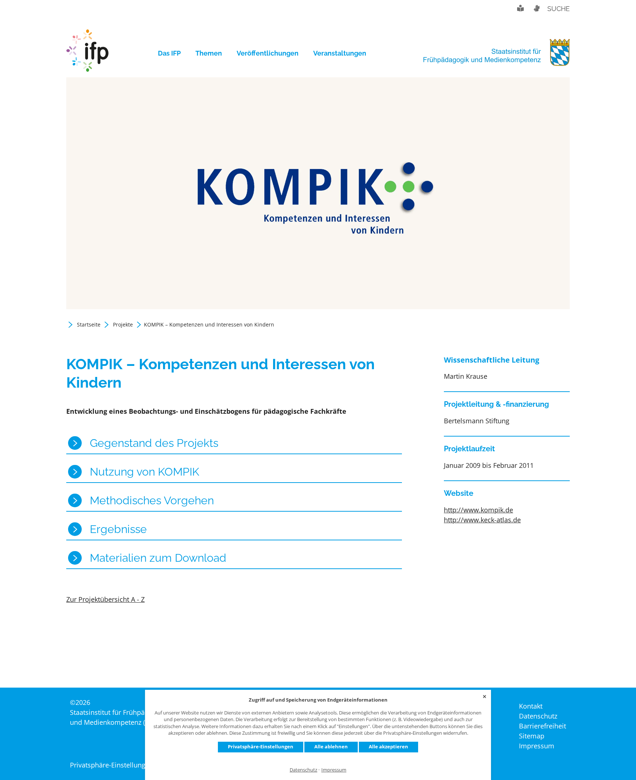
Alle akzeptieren (388, 746)
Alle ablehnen (331, 746)
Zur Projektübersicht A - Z (105, 599)
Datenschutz (303, 770)
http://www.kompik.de (478, 509)
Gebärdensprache (536, 8)
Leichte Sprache (520, 8)
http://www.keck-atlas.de (482, 519)
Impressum (333, 770)
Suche (558, 9)
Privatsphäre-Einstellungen (260, 746)
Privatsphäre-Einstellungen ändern (123, 764)
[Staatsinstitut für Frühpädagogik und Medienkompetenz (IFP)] (87, 53)
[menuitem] (173, 53)
